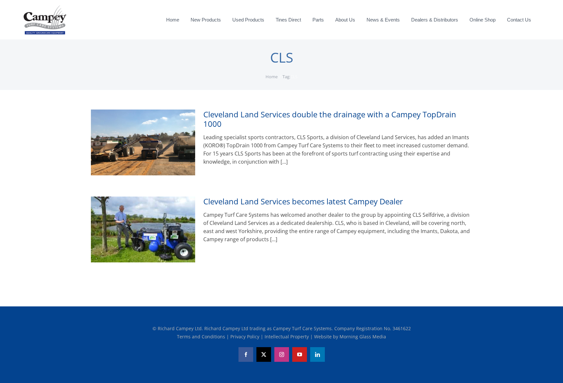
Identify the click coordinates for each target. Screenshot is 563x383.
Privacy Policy (245, 336)
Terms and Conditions (201, 336)
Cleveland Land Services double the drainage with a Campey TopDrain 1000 (329, 119)
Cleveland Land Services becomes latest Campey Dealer (303, 201)
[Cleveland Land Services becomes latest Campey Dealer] (143, 229)
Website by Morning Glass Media (350, 336)
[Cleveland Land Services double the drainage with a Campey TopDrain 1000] (143, 142)
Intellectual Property (287, 336)
